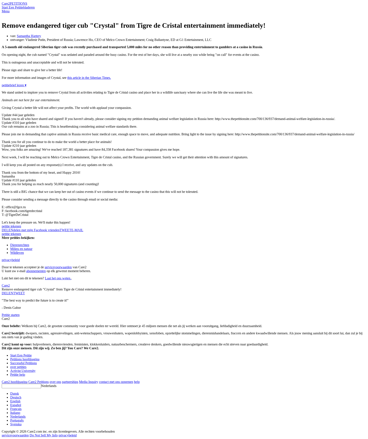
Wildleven (17, 252)
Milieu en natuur (21, 249)
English (15, 401)
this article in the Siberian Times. (89, 77)
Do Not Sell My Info (44, 435)
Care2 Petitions (38, 382)
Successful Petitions (23, 363)
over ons (55, 382)
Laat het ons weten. (58, 278)
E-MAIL (77, 230)
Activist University (23, 371)
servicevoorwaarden (58, 267)
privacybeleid (11, 260)
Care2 (6, 3)
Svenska (16, 424)
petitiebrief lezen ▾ (14, 85)
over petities (18, 367)
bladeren (29, 7)
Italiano (15, 412)
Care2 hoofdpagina (14, 382)
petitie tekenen (11, 226)
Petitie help (17, 374)
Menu (6, 11)
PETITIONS (18, 3)
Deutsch (15, 397)
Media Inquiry (88, 382)
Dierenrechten (19, 245)
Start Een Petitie (12, 7)
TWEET (65, 230)
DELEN (7, 293)
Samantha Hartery (29, 36)
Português (17, 420)
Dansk (14, 393)
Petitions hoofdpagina (24, 359)
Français (16, 409)
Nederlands (48, 386)
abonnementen (36, 271)
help (137, 382)
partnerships (70, 382)
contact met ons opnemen (116, 382)
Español (15, 405)
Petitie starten (11, 315)
